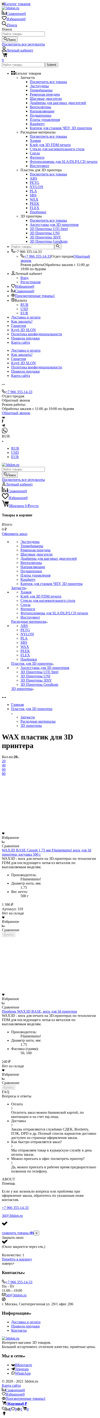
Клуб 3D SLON (23, 330)
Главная (17, 705)
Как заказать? (22, 321)
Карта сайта (20, 342)
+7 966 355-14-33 (37, 256)
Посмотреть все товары (48, 82)
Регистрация (30, 282)
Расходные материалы (38, 721)
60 (4, 769)
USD (24, 309)
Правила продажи (25, 338)
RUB (24, 305)
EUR (24, 313)
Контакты (19, 1330)
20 (4, 761)
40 (4, 765)
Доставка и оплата (25, 317)
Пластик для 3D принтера (31, 709)
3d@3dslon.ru (12, 1216)
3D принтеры (31, 726)
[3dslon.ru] (10, 1338)
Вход (24, 278)
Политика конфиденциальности (36, 334)
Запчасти (27, 717)
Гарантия (18, 326)
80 (4, 774)
